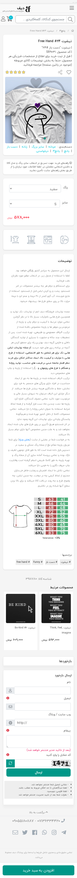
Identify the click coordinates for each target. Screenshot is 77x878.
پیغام (67, 730)
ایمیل (67, 698)
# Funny (37, 562)
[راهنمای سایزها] (13, 240)
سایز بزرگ (38, 146)
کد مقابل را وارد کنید (58, 754)
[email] (15, 833)
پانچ (66, 151)
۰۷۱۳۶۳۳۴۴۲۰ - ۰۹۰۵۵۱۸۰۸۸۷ (36, 821)
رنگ (65, 187)
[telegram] (63, 833)
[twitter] (25, 833)
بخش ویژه (24, 439)
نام (69, 682)
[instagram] (54, 833)
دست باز (12, 146)
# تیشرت (65, 562)
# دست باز (51, 562)
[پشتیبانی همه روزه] (63, 240)
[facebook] (34, 833)
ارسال (38, 772)
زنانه (24, 146)
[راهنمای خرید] (47, 240)
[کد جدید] (10, 763)
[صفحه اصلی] (72, 31)
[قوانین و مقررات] (30, 240)
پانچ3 (62, 31)
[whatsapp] (44, 833)
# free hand (23, 562)
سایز (65, 202)
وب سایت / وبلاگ (59, 714)
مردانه (52, 146)
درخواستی (42, 151)
